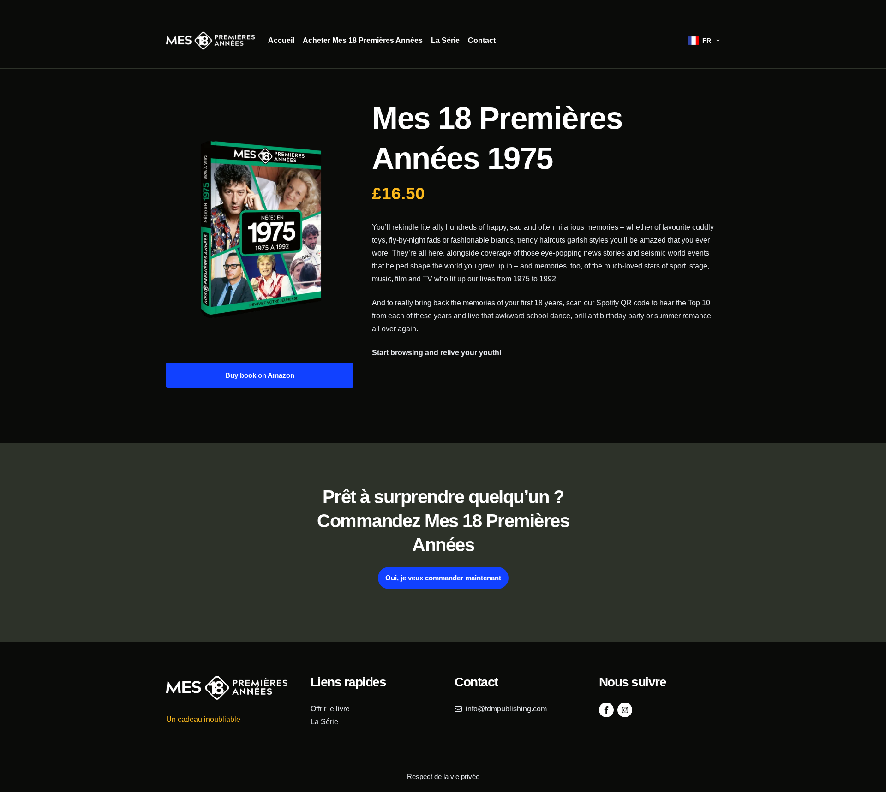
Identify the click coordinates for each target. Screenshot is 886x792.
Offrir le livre (330, 709)
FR (706, 40)
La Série (445, 40)
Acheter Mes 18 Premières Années (363, 40)
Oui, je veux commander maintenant (443, 578)
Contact (482, 40)
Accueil (281, 40)
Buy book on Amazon (259, 375)
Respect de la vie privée (443, 776)
